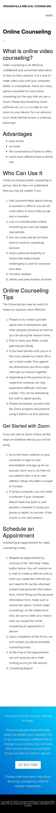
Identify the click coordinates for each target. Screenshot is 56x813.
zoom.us (23, 107)
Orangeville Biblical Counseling (27, 6)
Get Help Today (28, 765)
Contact (28, 805)
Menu (49, 15)
